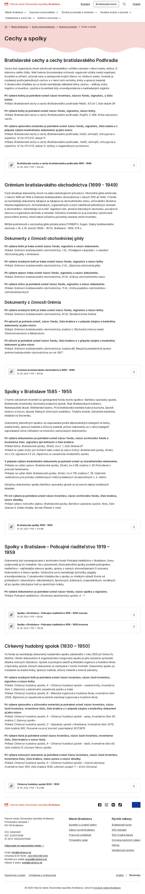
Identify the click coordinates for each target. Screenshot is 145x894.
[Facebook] (100, 805)
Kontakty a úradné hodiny (83, 824)
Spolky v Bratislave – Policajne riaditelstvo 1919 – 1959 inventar (52, 624)
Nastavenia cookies (15, 875)
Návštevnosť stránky (123, 850)
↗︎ (24, 845)
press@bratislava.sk (36, 859)
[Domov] (6, 26)
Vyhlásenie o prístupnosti (42, 875)
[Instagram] (106, 805)
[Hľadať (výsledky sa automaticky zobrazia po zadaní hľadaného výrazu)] (124, 4)
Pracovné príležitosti (80, 835)
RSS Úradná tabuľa (122, 835)
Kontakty (85, 4)
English (136, 4)
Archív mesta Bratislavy (43, 27)
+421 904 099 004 (37, 855)
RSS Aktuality (119, 829)
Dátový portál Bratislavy (82, 829)
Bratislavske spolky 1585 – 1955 (35, 525)
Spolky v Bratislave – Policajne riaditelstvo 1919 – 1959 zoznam (52, 613)
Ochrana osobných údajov (126, 840)
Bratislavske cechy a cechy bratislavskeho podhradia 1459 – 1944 (54, 163)
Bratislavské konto (106, 4)
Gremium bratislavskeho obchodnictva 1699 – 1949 (46, 370)
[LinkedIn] (113, 805)
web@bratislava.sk (32, 862)
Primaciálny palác (78, 840)
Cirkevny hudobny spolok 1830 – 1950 (38, 784)
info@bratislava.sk (21, 852)
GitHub (115, 845)
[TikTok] (120, 805)
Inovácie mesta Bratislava (107, 887)
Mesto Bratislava (19, 27)
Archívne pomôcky (68, 27)
